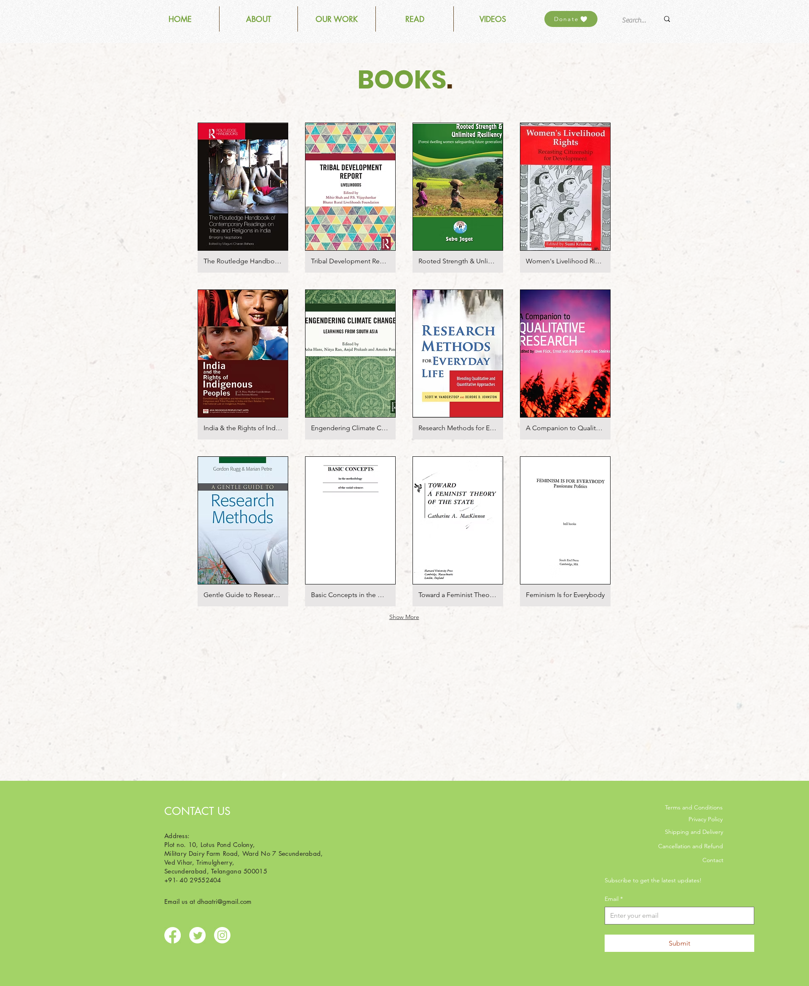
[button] (336, 19)
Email (614, 899)
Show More (404, 617)
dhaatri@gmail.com (224, 902)
